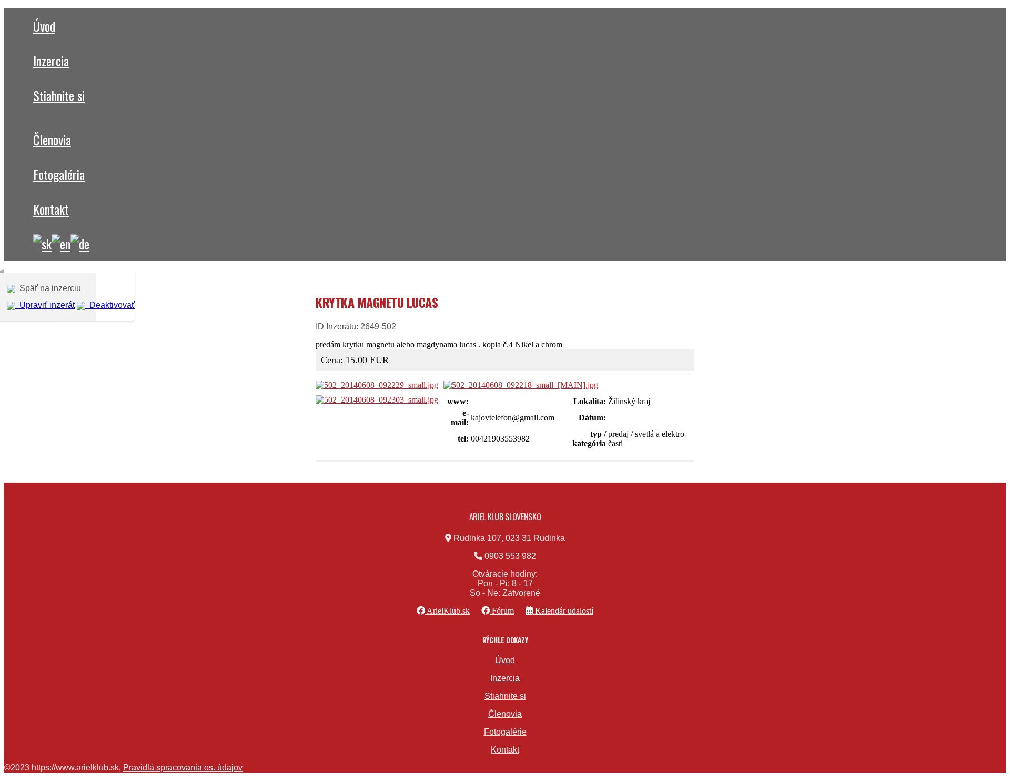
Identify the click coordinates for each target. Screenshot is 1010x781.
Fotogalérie (505, 731)
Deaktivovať (110, 305)
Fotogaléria (59, 174)
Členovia (52, 139)
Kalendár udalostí (563, 610)
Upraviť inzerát (45, 305)
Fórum (502, 610)
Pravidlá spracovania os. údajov (183, 767)
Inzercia (51, 60)
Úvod (44, 25)
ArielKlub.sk (447, 610)
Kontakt (51, 208)
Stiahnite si (59, 95)
